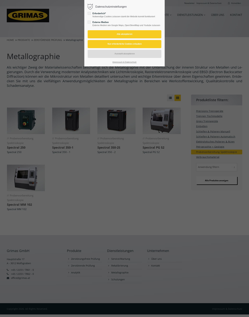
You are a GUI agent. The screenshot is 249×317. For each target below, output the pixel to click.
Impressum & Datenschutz (124, 62)
